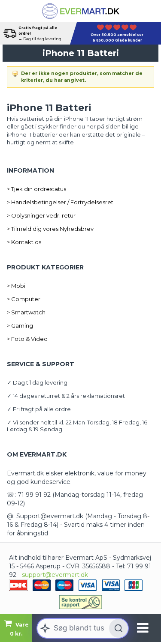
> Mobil (17, 285)
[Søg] (118, 628)
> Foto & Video (27, 338)
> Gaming (20, 325)
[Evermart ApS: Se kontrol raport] (80, 602)
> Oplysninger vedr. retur (41, 215)
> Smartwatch (26, 312)
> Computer (23, 299)
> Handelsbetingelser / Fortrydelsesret (60, 202)
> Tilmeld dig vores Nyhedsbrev (50, 228)
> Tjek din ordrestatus (36, 188)
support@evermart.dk (55, 575)
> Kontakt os (24, 242)
